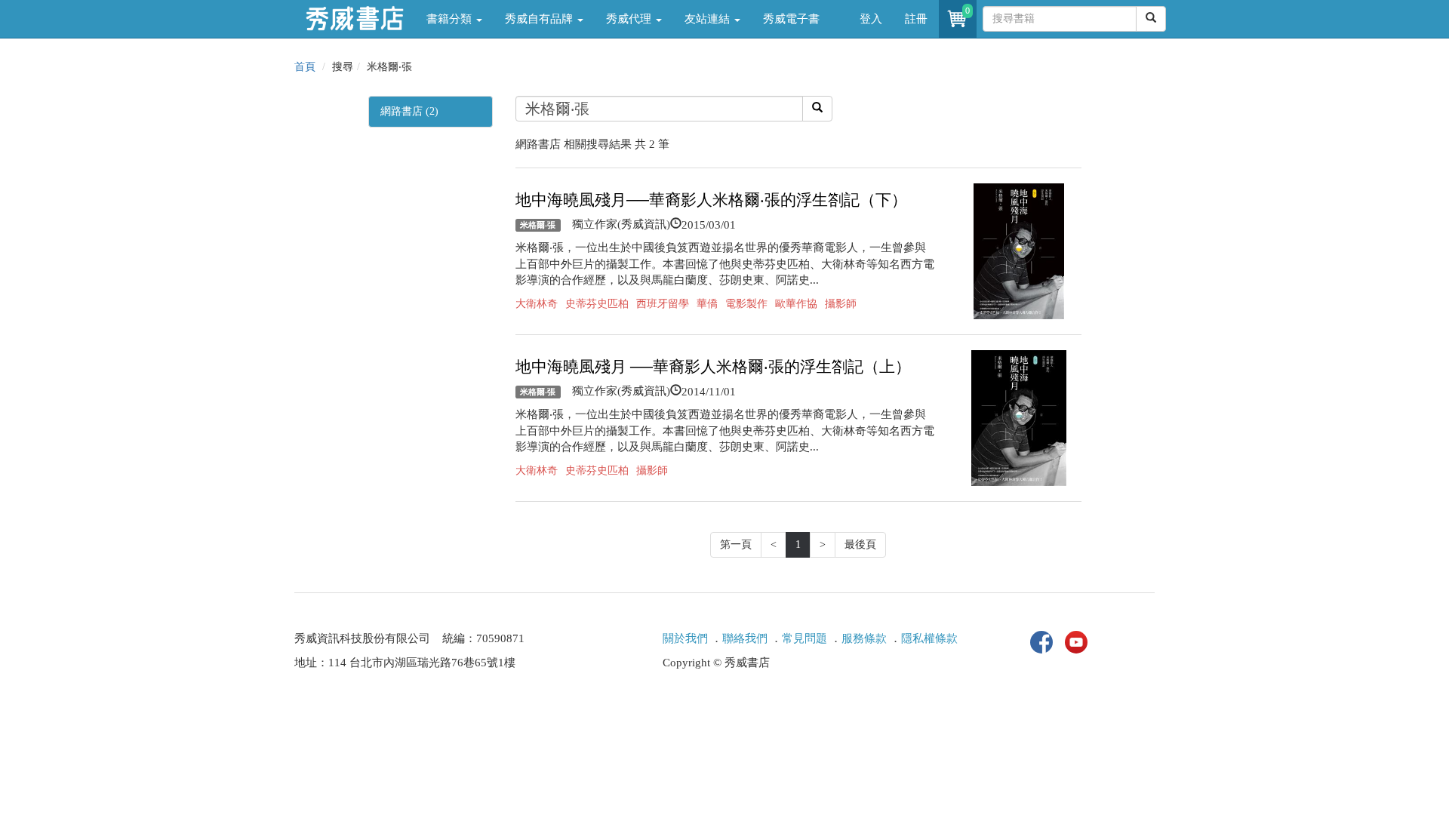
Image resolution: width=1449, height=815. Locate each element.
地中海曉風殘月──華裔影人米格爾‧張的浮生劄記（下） (711, 200)
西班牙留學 (662, 303)
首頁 (304, 66)
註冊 (916, 19)
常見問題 (804, 638)
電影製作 (746, 303)
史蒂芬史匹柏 (597, 303)
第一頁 (736, 544)
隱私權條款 (929, 638)
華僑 (707, 303)
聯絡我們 (745, 638)
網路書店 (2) (409, 111)
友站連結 (709, 19)
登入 (871, 19)
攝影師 (841, 303)
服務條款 (864, 638)
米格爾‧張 (537, 224)
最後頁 (860, 544)
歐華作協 (796, 303)
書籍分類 (450, 19)
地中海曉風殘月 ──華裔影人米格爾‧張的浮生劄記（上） (713, 367)
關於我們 (685, 638)
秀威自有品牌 (540, 19)
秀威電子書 (791, 19)
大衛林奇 (536, 303)
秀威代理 (630, 19)
